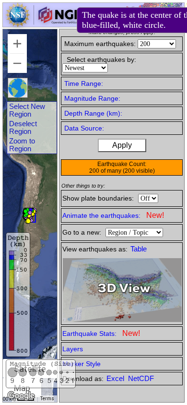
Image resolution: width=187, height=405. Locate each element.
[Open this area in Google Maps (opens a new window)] (21, 396)
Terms (47, 398)
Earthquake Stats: (101, 333)
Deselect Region (23, 127)
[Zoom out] (17, 63)
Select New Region (27, 110)
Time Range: (83, 83)
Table (138, 249)
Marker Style (81, 364)
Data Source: (84, 128)
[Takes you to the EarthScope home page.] (43, 24)
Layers (72, 349)
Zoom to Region (22, 145)
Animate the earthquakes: (113, 215)
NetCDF (141, 378)
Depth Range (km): (93, 113)
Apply (122, 145)
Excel (116, 378)
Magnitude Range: (92, 98)
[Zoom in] (17, 43)
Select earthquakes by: (101, 59)
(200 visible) (139, 170)
